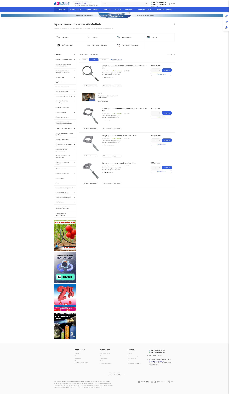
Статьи (130, 353)
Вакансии (78, 358)
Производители (132, 361)
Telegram (110, 374)
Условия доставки (105, 356)
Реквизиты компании (81, 356)
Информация (105, 349)
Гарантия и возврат (133, 356)
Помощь (131, 349)
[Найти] (146, 3)
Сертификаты (104, 358)
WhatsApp (119, 374)
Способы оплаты (105, 353)
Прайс (102, 361)
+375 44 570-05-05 (159, 2)
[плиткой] (168, 54)
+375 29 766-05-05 (159, 4)
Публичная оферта (105, 363)
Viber (114, 374)
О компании (80, 349)
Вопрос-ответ (132, 358)
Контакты (78, 353)
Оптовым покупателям (134, 363)
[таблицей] (174, 54)
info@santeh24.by (155, 355)
